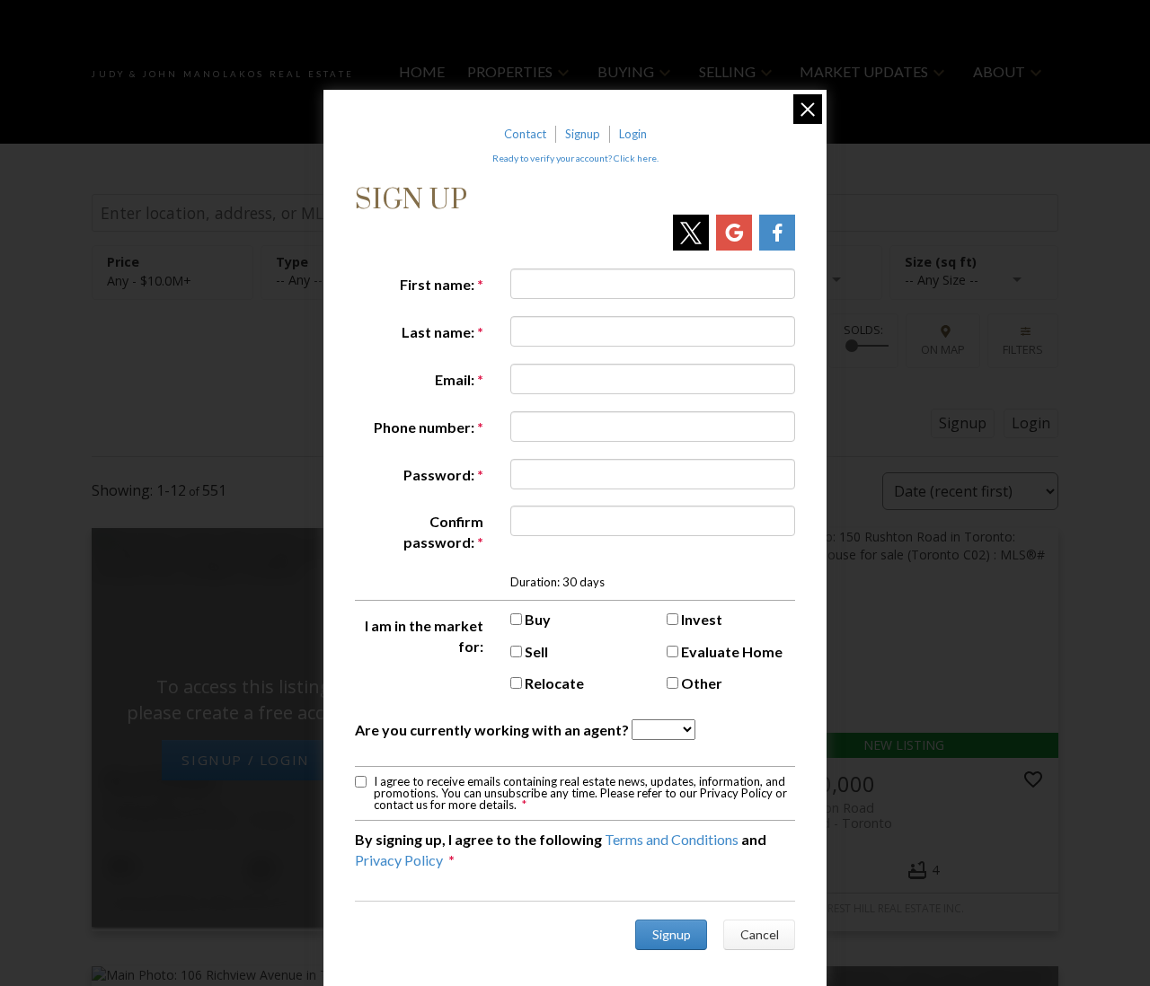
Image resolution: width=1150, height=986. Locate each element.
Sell (536, 651)
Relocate (554, 682)
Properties (510, 71)
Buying (625, 71)
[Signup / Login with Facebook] (777, 233)
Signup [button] (962, 423)
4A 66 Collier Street (201, 812)
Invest (701, 619)
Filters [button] (1023, 349)
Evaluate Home (732, 651)
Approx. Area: (974, 262)
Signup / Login (245, 760)
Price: (149, 280)
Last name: (438, 331)
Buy (538, 619)
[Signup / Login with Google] (734, 233)
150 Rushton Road (828, 815)
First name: (437, 284)
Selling (727, 71)
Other (701, 682)
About (999, 71)
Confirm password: (443, 531)
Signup (582, 134)
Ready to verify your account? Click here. (575, 158)
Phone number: (424, 427)
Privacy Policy (399, 859)
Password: (438, 474)
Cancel (759, 934)
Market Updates (864, 71)
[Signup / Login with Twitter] (691, 233)
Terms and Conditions (672, 839)
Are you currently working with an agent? (492, 729)
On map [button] (943, 349)
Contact (525, 134)
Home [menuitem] (422, 71)
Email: (454, 379)
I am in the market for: (424, 636)
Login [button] (1031, 423)
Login (633, 134)
